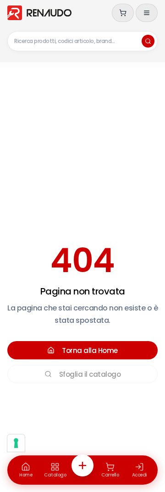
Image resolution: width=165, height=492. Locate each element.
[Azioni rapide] (83, 465)
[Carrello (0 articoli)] (123, 13)
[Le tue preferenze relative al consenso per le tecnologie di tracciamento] (16, 443)
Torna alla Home (90, 350)
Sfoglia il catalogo (90, 374)
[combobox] (82, 41)
